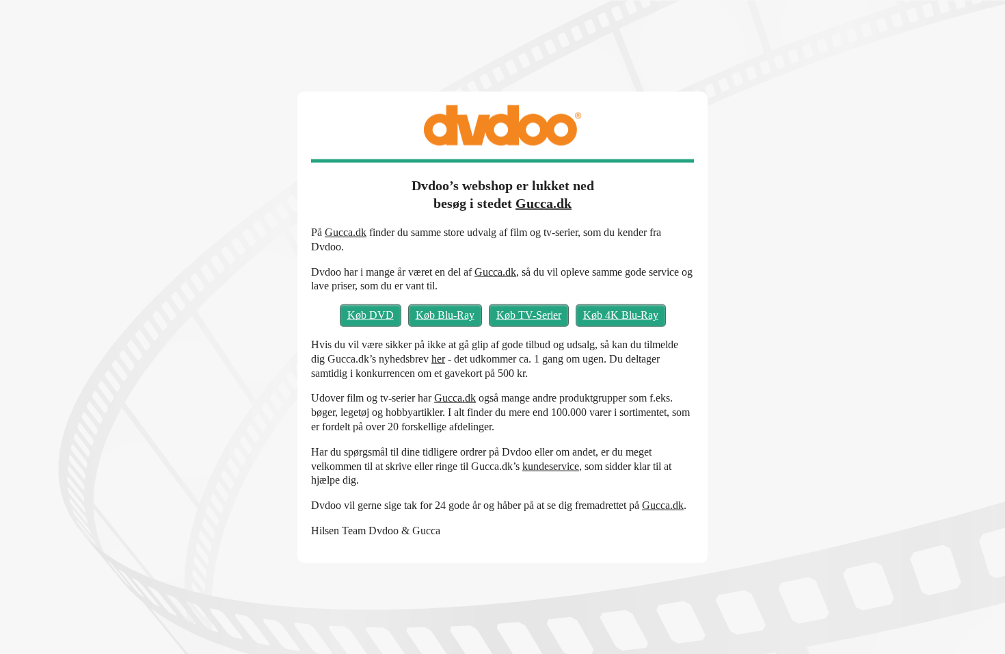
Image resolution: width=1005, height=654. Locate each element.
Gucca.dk (543, 203)
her (438, 358)
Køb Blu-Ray (445, 315)
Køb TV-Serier (528, 315)
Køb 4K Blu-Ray (620, 315)
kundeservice (550, 465)
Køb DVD (370, 315)
